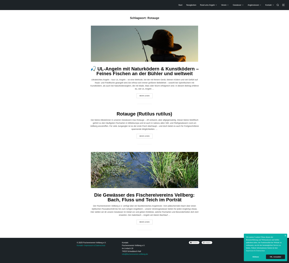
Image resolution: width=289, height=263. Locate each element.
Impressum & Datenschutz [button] (255, 251)
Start (180, 5)
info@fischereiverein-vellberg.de (135, 254)
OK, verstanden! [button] (275, 257)
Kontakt (268, 5)
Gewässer (237, 5)
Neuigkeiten (191, 5)
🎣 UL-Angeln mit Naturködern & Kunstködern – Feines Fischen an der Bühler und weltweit (144, 71)
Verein (223, 5)
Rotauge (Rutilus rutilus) (144, 113)
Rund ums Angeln (207, 5)
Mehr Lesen (146, 95)
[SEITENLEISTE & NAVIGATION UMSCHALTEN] (284, 4)
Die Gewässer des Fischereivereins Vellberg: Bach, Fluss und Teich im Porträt (144, 197)
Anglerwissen (253, 5)
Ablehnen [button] (255, 257)
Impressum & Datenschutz (94, 245)
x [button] (285, 235)
